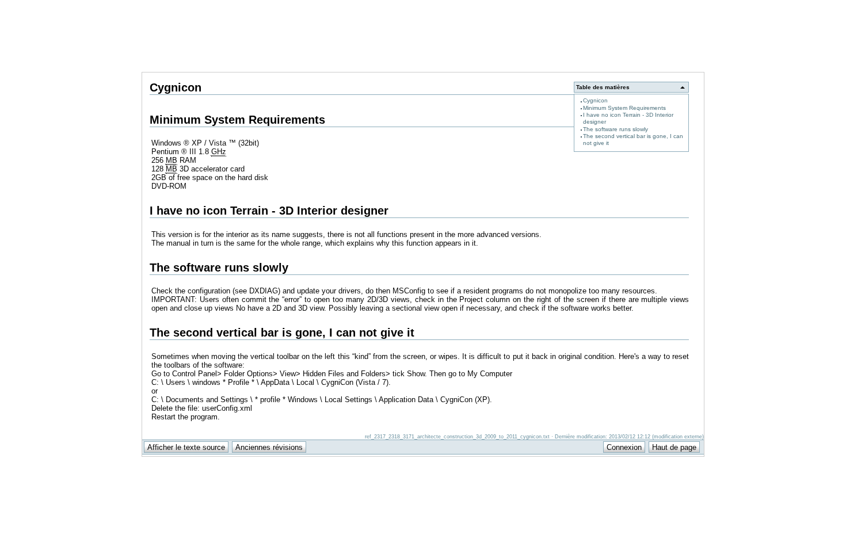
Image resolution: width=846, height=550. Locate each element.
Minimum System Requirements (624, 108)
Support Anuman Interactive (644, 6)
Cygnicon (595, 100)
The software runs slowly (615, 129)
